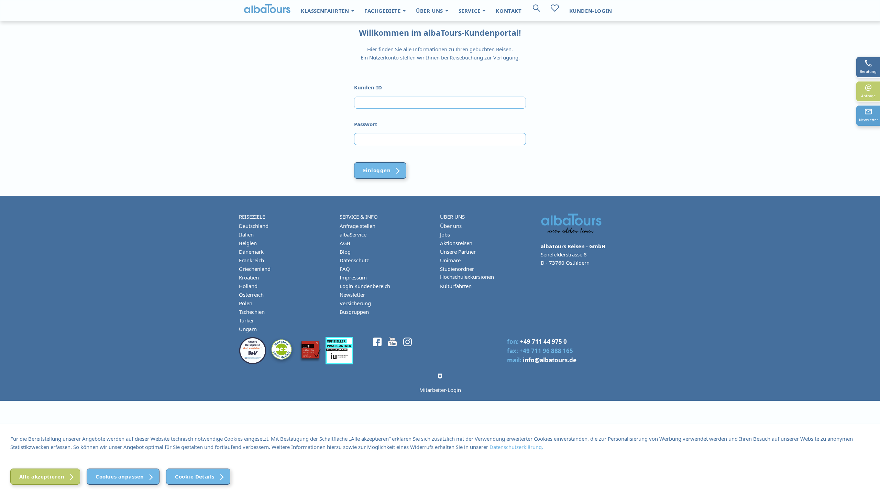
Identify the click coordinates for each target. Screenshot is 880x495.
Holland (248, 286)
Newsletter (352, 294)
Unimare (450, 260)
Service (470, 10)
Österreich (251, 294)
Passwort (365, 124)
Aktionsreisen (456, 243)
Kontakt (508, 10)
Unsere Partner (458, 251)
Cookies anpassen (120, 476)
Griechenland (255, 268)
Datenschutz (354, 260)
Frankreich (251, 260)
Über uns (430, 10)
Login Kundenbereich (365, 286)
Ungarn (248, 329)
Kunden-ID (368, 87)
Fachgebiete (383, 10)
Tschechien (252, 311)
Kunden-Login (590, 10)
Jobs (445, 234)
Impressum (353, 277)
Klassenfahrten (326, 10)
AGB (345, 243)
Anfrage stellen (357, 225)
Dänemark (251, 251)
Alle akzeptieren (41, 476)
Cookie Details (194, 476)
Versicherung (355, 303)
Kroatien (249, 277)
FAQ (345, 268)
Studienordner (457, 268)
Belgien (248, 243)
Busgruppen (354, 311)
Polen (245, 303)
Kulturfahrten (456, 286)
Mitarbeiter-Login (440, 389)
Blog (345, 251)
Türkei (246, 320)
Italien (246, 234)
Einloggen (376, 170)
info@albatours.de (549, 360)
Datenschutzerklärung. (516, 446)
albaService (353, 234)
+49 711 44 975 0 (543, 341)
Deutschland (253, 225)
